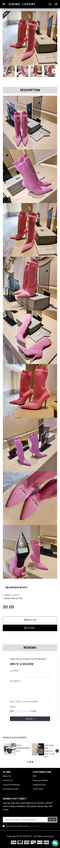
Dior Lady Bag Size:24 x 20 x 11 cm (49, 749)
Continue (28, 719)
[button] (4, 71)
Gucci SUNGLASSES (21, 747)
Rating (12, 707)
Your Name (14, 671)
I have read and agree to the (22, 826)
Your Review (15, 681)
